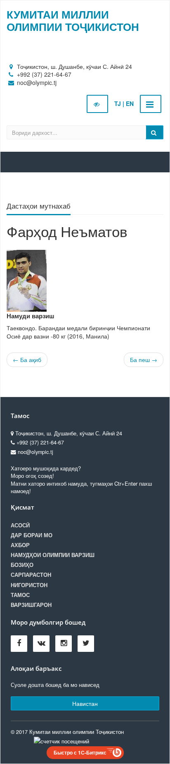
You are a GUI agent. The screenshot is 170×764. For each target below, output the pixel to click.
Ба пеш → (143, 359)
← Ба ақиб (27, 359)
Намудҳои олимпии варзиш (52, 555)
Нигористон (29, 585)
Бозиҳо (22, 565)
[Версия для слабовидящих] (97, 104)
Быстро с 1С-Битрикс (80, 752)
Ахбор (20, 545)
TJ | (119, 103)
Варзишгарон (31, 605)
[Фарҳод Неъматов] (85, 281)
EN (130, 103)
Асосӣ (20, 525)
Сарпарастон (31, 574)
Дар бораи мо (31, 535)
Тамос (20, 595)
